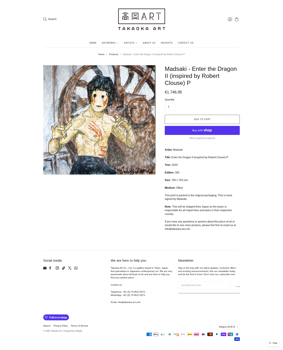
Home (93, 43)
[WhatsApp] (76, 268)
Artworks (109, 43)
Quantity (169, 99)
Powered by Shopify (72, 331)
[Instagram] (57, 268)
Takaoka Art (56, 331)
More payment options (202, 138)
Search (47, 325)
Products (113, 54)
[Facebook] (50, 268)
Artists (129, 43)
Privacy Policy (61, 325)
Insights (167, 43)
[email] (45, 268)
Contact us (186, 43)
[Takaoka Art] (141, 19)
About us (149, 43)
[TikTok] (63, 268)
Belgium (227, 327)
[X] (69, 268)
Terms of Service (79, 325)
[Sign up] (237, 286)
